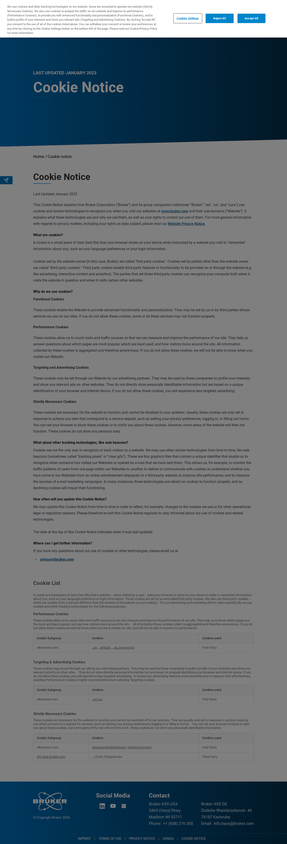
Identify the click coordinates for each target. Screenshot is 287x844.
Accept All (251, 18)
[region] (143, 19)
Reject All (219, 18)
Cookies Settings (188, 18)
